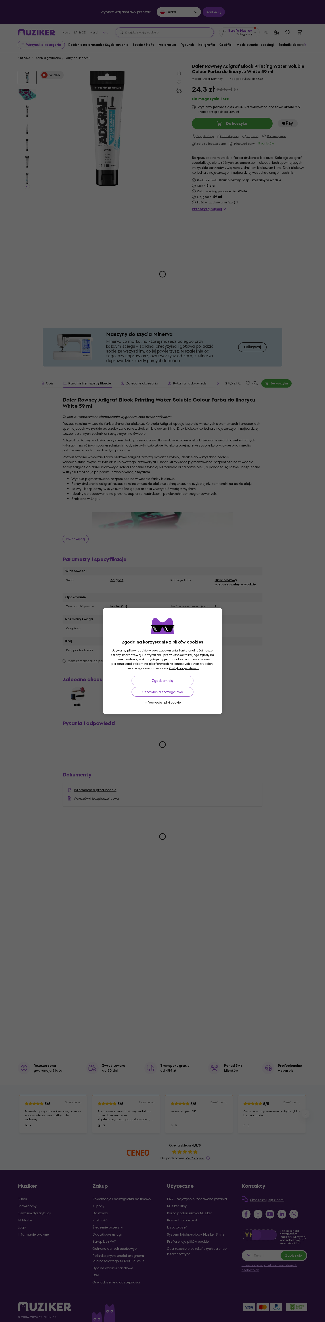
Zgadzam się (162, 680)
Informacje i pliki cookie (163, 702)
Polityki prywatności (184, 668)
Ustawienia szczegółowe (162, 692)
